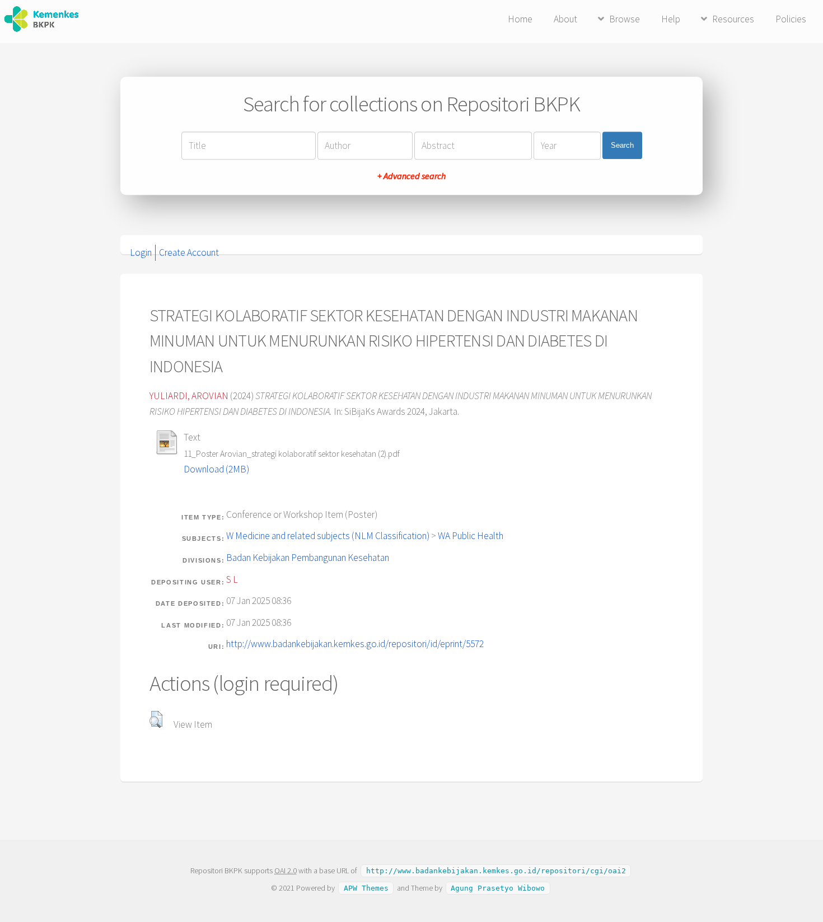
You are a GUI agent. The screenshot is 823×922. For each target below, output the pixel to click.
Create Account (189, 252)
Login (141, 252)
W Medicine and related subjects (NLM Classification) (327, 536)
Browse (624, 19)
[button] (155, 719)
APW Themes (366, 888)
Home (520, 19)
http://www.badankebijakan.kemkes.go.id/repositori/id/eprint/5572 (355, 644)
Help (670, 19)
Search (622, 145)
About (565, 19)
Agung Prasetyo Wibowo (498, 888)
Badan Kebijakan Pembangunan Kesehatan (307, 557)
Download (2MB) (216, 469)
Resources (733, 19)
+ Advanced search (411, 175)
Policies (790, 19)
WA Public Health (470, 536)
